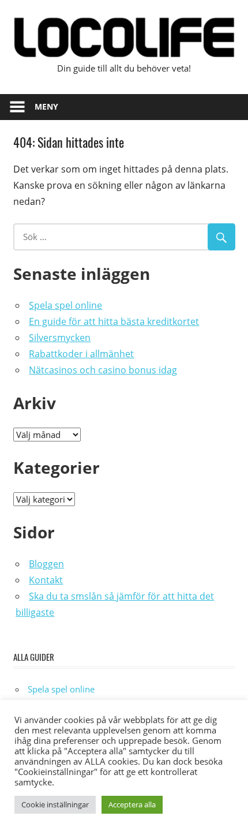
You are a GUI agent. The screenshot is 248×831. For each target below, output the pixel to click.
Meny (46, 106)
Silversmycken (60, 337)
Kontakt (46, 580)
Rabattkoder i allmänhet (81, 353)
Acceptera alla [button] (132, 804)
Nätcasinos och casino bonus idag (103, 370)
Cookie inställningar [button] (55, 804)
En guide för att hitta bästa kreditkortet (114, 321)
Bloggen (46, 563)
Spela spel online (65, 305)
